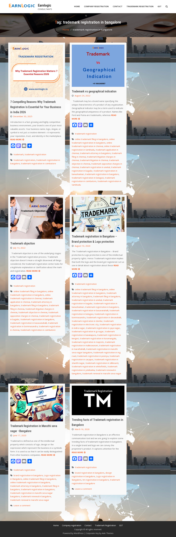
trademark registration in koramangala (98, 338)
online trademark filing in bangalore (91, 139)
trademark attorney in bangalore (95, 153)
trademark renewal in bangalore (36, 496)
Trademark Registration (140, 6)
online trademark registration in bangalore (30, 482)
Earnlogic (44, 5)
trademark (19, 154)
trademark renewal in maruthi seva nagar (101, 373)
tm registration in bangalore (95, 479)
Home (77, 6)
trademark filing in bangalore (34, 305)
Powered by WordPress (73, 533)
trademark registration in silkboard (102, 363)
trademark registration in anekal (95, 167)
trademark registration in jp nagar (88, 331)
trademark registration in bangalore (102, 174)
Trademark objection (22, 243)
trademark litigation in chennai (94, 160)
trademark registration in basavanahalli (28, 323)
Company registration (96, 6)
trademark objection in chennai (32, 312)
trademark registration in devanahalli (103, 317)
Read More (16, 139)
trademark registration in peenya (92, 356)
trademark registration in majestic (88, 342)
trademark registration (35, 154)
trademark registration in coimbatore (38, 163)
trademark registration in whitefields (89, 366)
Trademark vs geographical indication (94, 91)
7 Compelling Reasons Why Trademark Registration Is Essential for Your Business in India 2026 (35, 107)
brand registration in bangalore (28, 475)
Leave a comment (21, 505)
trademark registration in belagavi (88, 177)
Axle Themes (107, 533)
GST (159, 6)
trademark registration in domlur (87, 321)
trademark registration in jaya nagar (103, 328)
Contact (117, 6)
